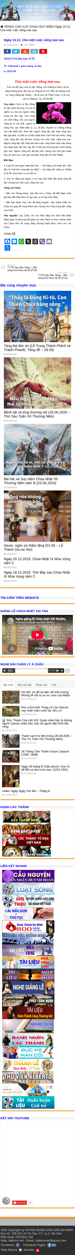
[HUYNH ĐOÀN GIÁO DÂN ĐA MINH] (37, 11)
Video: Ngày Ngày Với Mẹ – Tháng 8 (26, 791)
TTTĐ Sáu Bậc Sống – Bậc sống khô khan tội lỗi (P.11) (53, 275)
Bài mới (8, 685)
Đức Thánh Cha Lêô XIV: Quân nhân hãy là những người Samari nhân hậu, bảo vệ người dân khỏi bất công (37, 723)
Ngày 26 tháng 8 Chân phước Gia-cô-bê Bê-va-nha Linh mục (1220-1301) (45, 768)
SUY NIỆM (46, 26)
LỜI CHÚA (30, 26)
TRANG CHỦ (12, 26)
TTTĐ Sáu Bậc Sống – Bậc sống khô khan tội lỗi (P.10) (22, 268)
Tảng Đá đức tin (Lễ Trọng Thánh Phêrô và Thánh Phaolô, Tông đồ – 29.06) (37, 348)
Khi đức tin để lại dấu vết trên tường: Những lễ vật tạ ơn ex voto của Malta (45, 693)
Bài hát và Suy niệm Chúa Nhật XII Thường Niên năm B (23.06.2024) (31, 481)
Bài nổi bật (24, 685)
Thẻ (53, 685)
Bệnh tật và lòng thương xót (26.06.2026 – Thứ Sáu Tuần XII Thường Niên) (37, 414)
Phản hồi (41, 685)
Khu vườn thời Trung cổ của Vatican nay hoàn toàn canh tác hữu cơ (44, 709)
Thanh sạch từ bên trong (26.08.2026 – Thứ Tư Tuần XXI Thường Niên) (46, 737)
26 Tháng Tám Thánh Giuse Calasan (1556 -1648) (45, 753)
